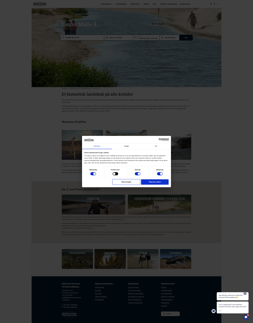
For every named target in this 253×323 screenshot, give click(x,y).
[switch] (115, 173)
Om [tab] (156, 146)
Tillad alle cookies (155, 182)
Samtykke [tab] (96, 146)
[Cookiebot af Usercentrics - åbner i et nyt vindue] (160, 139)
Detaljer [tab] (126, 146)
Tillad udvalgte (126, 182)
